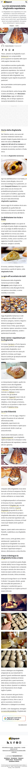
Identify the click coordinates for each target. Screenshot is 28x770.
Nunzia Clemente (9, 46)
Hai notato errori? (22, 724)
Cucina (17, 25)
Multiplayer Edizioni (14, 761)
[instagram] (20, 742)
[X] (11, 742)
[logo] (8, 2)
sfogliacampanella (7, 437)
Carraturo (11, 344)
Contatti (23, 747)
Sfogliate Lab (14, 505)
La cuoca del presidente (9, 711)
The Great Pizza (18, 759)
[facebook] (14, 742)
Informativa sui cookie (7, 747)
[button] (2, 50)
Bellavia (11, 392)
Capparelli (12, 397)
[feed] (8, 742)
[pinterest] (17, 742)
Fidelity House (9, 759)
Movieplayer (14, 758)
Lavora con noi (13, 749)
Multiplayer (7, 758)
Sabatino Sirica (13, 407)
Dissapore (12, 25)
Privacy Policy (17, 747)
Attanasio (5, 389)
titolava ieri (4, 56)
